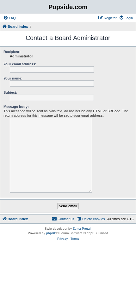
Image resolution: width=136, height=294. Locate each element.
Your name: (12, 78)
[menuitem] (9, 18)
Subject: (10, 92)
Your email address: (19, 64)
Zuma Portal (81, 228)
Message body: (16, 107)
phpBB (51, 233)
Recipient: (12, 52)
